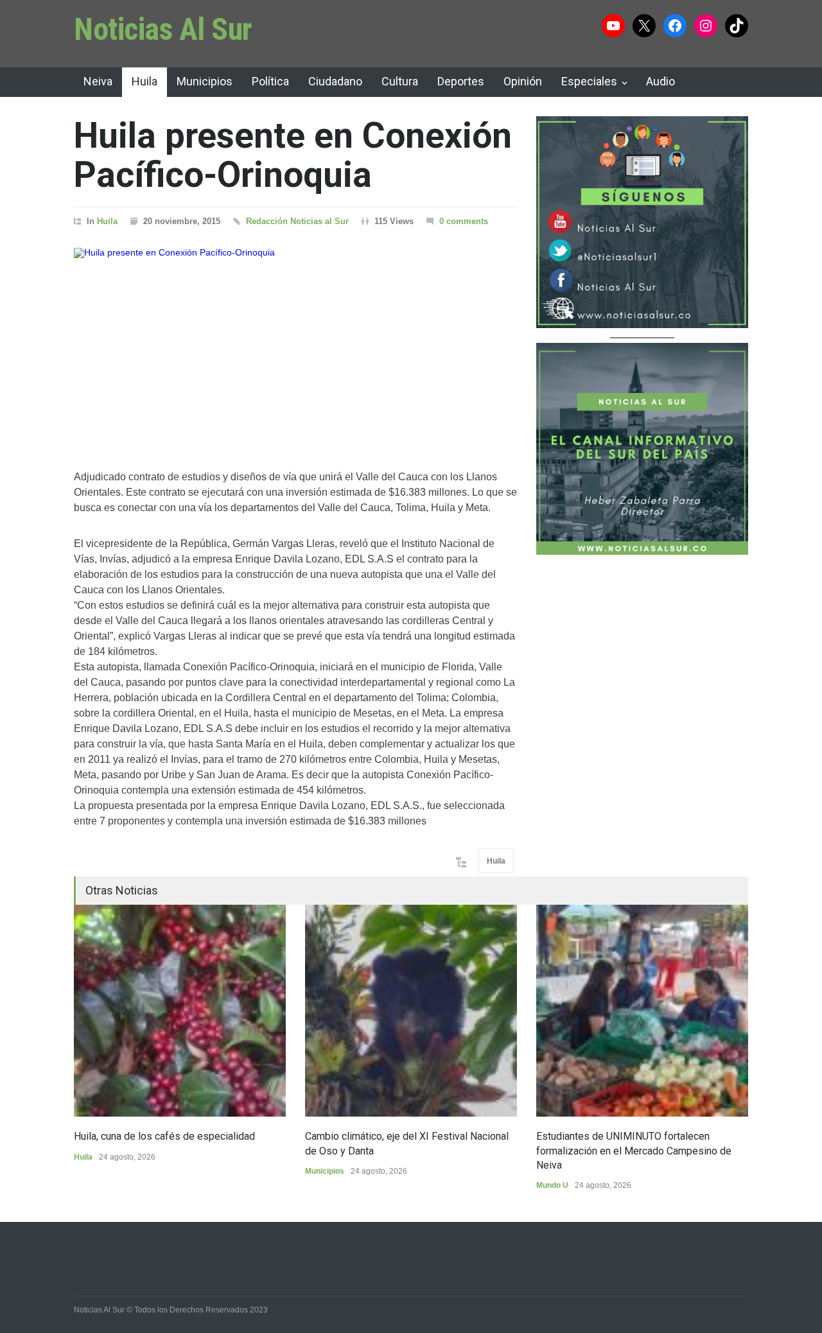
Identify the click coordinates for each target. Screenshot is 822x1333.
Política (270, 81)
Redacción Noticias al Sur (297, 221)
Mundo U (552, 1185)
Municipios (204, 81)
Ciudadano (335, 81)
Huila (144, 81)
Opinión (522, 81)
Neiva (97, 81)
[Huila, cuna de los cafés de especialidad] (180, 1011)
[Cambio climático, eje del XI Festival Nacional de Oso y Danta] (411, 1011)
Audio (660, 81)
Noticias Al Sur (163, 29)
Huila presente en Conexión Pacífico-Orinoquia (293, 155)
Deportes (460, 81)
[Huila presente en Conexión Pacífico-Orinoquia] (295, 342)
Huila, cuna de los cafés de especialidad (164, 1136)
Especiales (589, 81)
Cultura (399, 81)
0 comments (463, 221)
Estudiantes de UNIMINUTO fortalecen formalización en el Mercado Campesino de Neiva (633, 1150)
